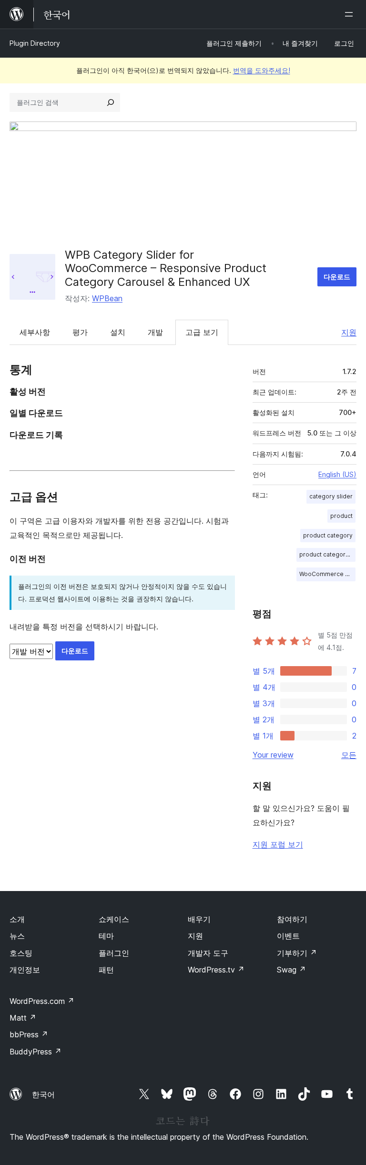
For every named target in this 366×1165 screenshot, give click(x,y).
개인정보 (25, 969)
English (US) (337, 474)
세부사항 (35, 332)
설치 (117, 332)
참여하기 (292, 919)
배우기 (199, 919)
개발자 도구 (208, 953)
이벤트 (288, 936)
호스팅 (21, 953)
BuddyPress (35, 1051)
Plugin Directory (35, 43)
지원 (348, 332)
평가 (80, 332)
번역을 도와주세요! (261, 70)
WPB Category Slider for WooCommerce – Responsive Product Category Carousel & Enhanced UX (165, 268)
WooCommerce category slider (327, 573)
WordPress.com (42, 1001)
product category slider (327, 554)
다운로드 (337, 277)
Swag (291, 969)
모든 (348, 755)
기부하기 (297, 953)
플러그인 (114, 953)
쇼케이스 (114, 919)
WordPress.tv (216, 969)
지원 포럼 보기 (278, 844)
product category (328, 535)
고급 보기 (201, 332)
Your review (273, 755)
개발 (155, 332)
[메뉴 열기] (351, 14)
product (341, 515)
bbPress (29, 1034)
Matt (23, 1018)
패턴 (106, 969)
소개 (17, 919)
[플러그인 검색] (110, 102)
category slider (331, 496)
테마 (106, 936)
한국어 (43, 1094)
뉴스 (17, 936)
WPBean (107, 298)
